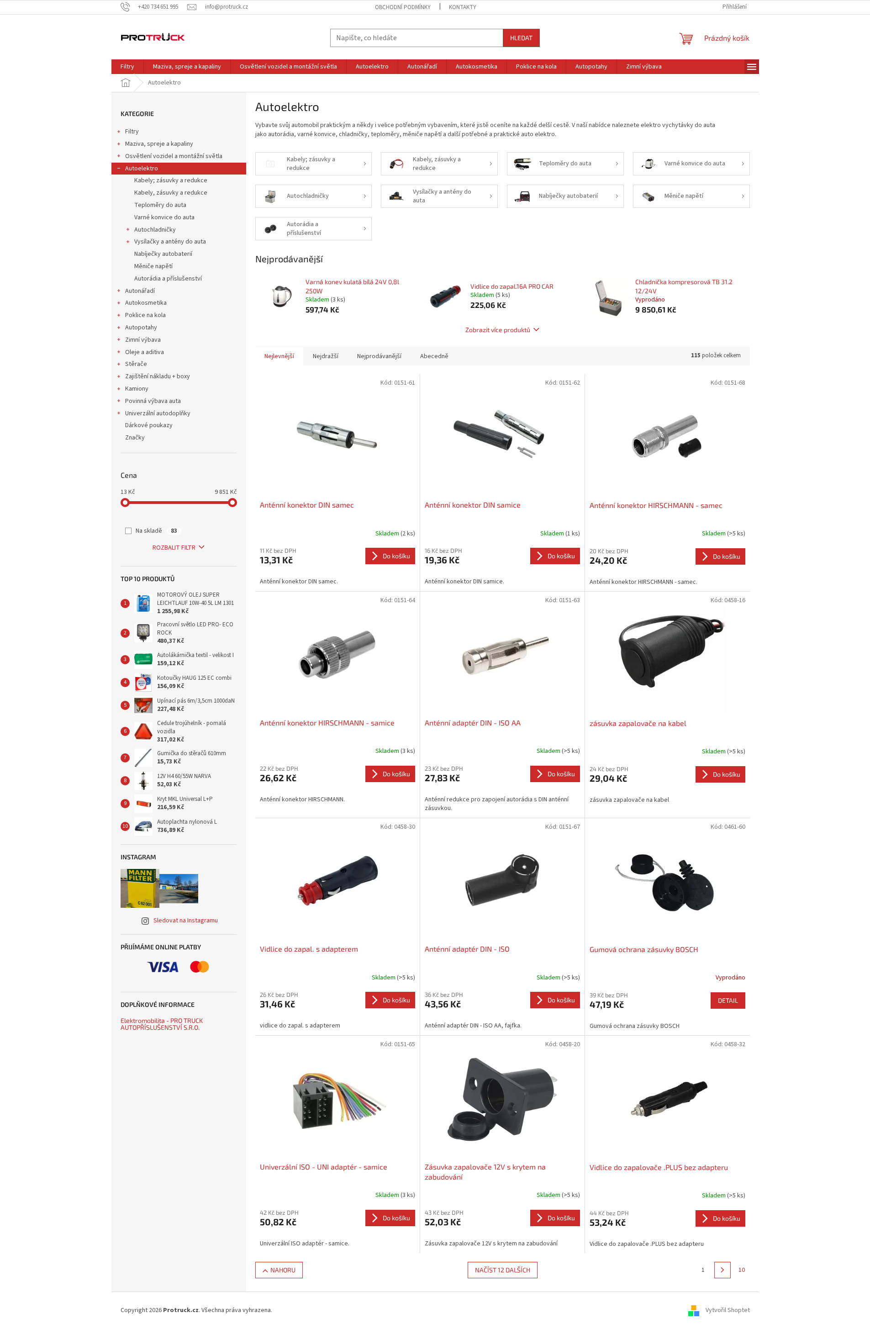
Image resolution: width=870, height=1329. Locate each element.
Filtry (132, 131)
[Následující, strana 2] (722, 1270)
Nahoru (282, 1270)
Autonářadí (140, 291)
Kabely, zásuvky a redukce (170, 192)
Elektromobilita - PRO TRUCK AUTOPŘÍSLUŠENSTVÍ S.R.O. (162, 1024)
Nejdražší (325, 356)
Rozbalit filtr (174, 547)
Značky (135, 437)
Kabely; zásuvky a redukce (170, 180)
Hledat (521, 38)
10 (741, 1270)
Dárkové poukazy (149, 425)
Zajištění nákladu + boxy (157, 376)
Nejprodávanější (379, 356)
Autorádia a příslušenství (168, 278)
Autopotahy (141, 327)
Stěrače (136, 364)
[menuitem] (127, 66)
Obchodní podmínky (403, 7)
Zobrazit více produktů (497, 330)
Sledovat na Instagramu (185, 920)
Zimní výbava (143, 339)
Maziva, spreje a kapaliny (159, 143)
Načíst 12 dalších (502, 1270)
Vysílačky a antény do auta (170, 241)
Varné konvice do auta (164, 217)
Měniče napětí (153, 266)
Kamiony (136, 388)
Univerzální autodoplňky (157, 413)
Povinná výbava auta (153, 401)
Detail (728, 1000)
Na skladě (156, 530)
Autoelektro (141, 168)
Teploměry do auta (160, 205)
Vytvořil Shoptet (728, 1310)
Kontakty (462, 7)
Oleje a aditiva (144, 352)
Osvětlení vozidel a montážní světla (173, 156)
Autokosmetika (146, 302)
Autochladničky (155, 229)
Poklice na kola (145, 315)
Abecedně (434, 356)
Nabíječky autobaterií (163, 254)
